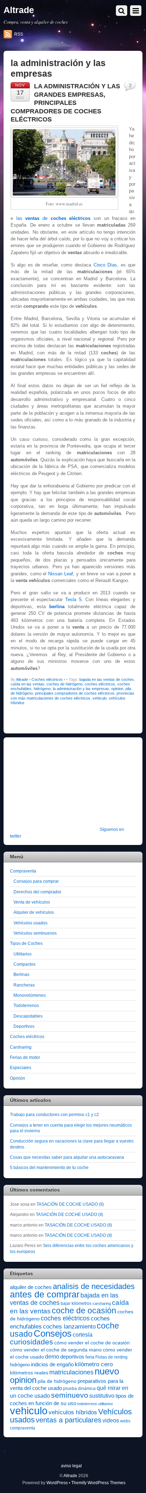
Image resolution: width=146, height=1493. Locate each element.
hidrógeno (42, 688)
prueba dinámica (79, 1388)
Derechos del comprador (37, 891)
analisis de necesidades (94, 1286)
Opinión (17, 1078)
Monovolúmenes (29, 995)
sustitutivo (101, 1396)
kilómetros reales (29, 1372)
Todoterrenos (26, 1005)
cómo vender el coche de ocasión (92, 1342)
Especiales (20, 1067)
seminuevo (69, 1395)
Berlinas (21, 974)
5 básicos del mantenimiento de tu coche (49, 1167)
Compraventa (23, 871)
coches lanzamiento (69, 1326)
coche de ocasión (84, 1310)
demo (52, 1356)
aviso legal (71, 1465)
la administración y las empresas (81, 688)
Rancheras (24, 985)
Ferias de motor (25, 1057)
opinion (117, 688)
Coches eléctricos (47, 679)
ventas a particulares (68, 1420)
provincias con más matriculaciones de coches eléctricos (72, 695)
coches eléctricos (100, 684)
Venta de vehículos (31, 902)
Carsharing (21, 1047)
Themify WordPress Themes (98, 1482)
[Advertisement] (54, 787)
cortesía (82, 1335)
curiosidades (31, 1342)
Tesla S (73, 599)
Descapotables (28, 1016)
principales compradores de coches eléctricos (74, 693)
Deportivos (23, 1026)
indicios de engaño (52, 1364)
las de (53, 218)
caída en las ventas (27, 684)
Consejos (53, 1333)
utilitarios (105, 1404)
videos (110, 1420)
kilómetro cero (94, 1364)
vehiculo (99, 698)
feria (89, 1357)
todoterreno (87, 1404)
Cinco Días (105, 265)
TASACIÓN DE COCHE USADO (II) (70, 1204)
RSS (18, 34)
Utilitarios (22, 954)
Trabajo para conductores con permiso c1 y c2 (54, 1114)
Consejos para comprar (36, 881)
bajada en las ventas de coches (106, 679)
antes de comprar (44, 1294)
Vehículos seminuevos (35, 933)
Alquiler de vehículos (33, 912)
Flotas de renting (111, 1357)
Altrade (22, 679)
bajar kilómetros (76, 1303)
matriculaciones (71, 1372)
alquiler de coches (31, 1287)
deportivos (72, 1357)
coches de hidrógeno (64, 684)
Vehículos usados (30, 923)
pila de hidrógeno (57, 1381)
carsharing (101, 1303)
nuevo (107, 1371)
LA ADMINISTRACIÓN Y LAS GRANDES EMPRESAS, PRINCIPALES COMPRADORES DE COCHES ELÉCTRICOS (65, 103)
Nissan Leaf (60, 573)
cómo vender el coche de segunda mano (56, 1350)
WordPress (57, 1482)
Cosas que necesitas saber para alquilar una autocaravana (67, 1157)
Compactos (24, 964)
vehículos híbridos (73, 1412)
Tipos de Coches (26, 943)
